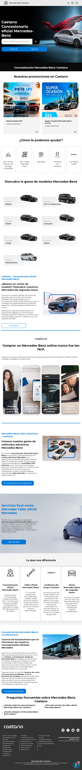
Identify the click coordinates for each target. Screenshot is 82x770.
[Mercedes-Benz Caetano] (6, 3)
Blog (40, 745)
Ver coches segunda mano (25, 164)
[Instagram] (68, 730)
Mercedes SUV (6, 745)
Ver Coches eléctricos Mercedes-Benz (18, 483)
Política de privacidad (27, 743)
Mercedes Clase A (7, 749)
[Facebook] (63, 730)
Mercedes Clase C (7, 751)
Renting (41, 737)
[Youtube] (73, 730)
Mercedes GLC (6, 755)
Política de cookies (26, 741)
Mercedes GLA (6, 753)
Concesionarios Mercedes (14, 691)
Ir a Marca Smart (73, 163)
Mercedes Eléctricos (7, 743)
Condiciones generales (27, 737)
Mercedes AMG (6, 747)
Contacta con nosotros (57, 164)
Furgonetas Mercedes (45, 739)
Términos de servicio (26, 745)
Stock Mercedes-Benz (8, 741)
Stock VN (13, 49)
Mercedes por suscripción (46, 741)
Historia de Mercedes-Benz (46, 743)
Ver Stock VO (14, 325)
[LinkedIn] (78, 730)
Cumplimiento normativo (28, 739)
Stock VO (34, 49)
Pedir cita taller (13, 542)
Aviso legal (24, 735)
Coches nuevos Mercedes (9, 735)
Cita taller (41, 162)
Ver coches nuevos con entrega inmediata (8, 165)
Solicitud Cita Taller (44, 735)
